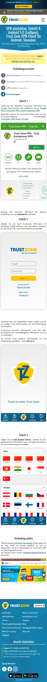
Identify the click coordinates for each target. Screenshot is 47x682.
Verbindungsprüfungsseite (34, 552)
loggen (40, 56)
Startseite (6, 613)
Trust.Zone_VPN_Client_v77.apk (14, 119)
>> (19, 13)
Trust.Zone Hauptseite (23, 543)
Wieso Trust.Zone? (30, 613)
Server (5, 620)
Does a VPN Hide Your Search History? (20, 651)
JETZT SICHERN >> (23, 6)
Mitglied (5, 635)
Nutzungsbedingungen (12, 624)
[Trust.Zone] (14, 20)
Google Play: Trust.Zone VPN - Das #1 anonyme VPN (23, 109)
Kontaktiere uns (29, 616)
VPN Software (8, 616)
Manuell (26, 631)
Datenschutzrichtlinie (11, 628)
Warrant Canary (9, 631)
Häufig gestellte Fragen (32, 628)
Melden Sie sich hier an (23, 61)
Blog (24, 624)
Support (25, 620)
